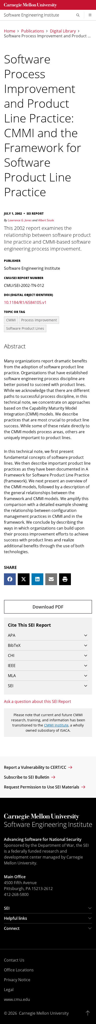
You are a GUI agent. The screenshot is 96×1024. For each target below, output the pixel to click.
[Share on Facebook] (10, 579)
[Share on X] (24, 579)
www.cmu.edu (17, 999)
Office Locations (19, 970)
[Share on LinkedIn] (37, 579)
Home (9, 31)
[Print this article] (65, 579)
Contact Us (14, 960)
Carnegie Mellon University (44, 1013)
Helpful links (15, 918)
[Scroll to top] (89, 1013)
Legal (9, 989)
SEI (7, 908)
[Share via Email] (51, 579)
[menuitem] (33, 15)
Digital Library (63, 31)
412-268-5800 (16, 894)
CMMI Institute (56, 725)
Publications (32, 31)
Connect (11, 928)
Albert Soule (46, 220)
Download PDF (48, 607)
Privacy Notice (17, 979)
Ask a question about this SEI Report (37, 701)
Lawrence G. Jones (20, 220)
